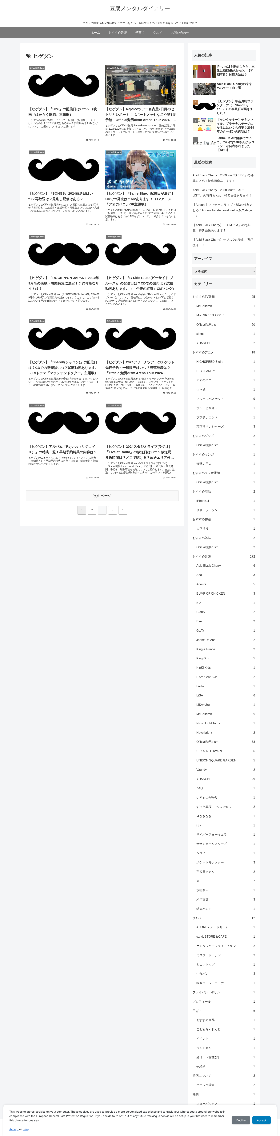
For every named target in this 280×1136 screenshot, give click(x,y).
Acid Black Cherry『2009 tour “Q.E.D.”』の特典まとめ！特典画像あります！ (223, 178)
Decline (241, 1120)
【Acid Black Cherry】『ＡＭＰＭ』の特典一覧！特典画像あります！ (223, 227)
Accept (13, 1129)
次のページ (102, 496)
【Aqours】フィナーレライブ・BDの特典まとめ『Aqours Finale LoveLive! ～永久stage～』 (222, 210)
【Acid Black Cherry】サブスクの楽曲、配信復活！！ (223, 242)
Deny (26, 1129)
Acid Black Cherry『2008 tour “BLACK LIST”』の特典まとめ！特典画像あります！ (222, 193)
